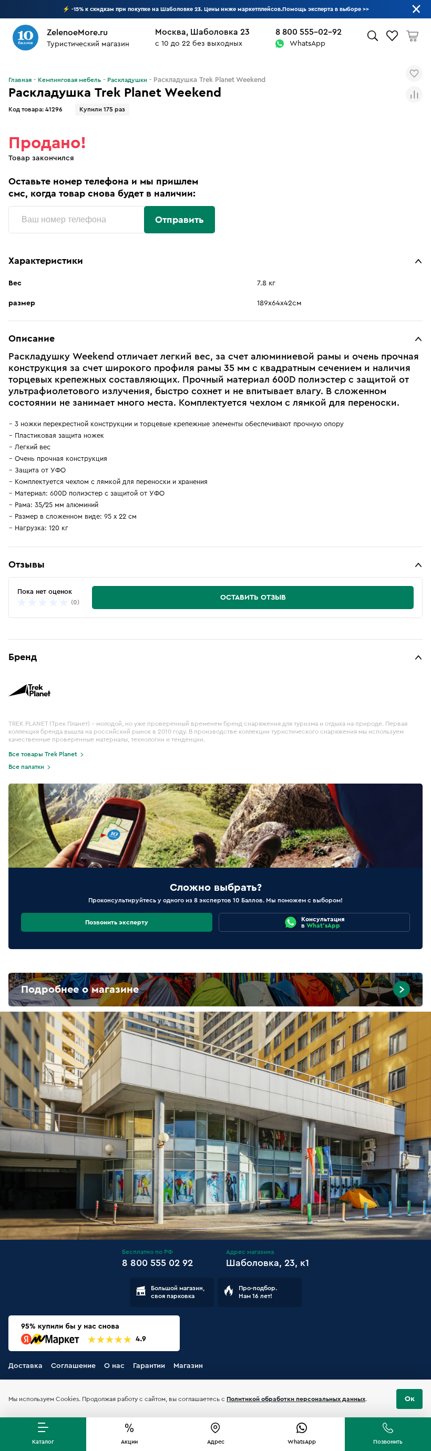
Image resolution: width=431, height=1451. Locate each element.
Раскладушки (127, 80)
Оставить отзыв (253, 597)
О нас (114, 1366)
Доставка (25, 1366)
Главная (20, 80)
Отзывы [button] (26, 564)
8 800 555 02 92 (157, 1263)
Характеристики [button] (45, 260)
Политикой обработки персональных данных (296, 1399)
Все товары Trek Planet (42, 754)
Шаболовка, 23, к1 (267, 1263)
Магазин (188, 1366)
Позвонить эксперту (116, 922)
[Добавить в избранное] (414, 73)
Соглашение (73, 1366)
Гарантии (149, 1366)
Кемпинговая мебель (69, 80)
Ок (410, 1399)
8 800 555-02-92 (308, 32)
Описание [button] (31, 338)
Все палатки (26, 767)
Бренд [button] (22, 657)
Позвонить (388, 1442)
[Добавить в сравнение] (414, 94)
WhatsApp (307, 43)
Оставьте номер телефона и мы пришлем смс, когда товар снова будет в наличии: (103, 187)
